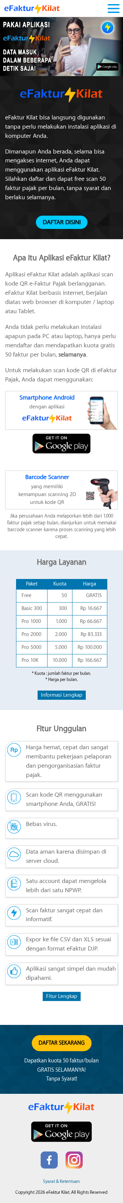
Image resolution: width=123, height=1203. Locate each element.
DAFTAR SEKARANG (62, 1043)
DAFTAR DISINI (62, 222)
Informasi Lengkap (61, 695)
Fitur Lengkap (61, 996)
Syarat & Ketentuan (61, 1181)
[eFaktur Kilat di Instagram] (74, 1167)
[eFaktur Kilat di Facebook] (49, 1167)
